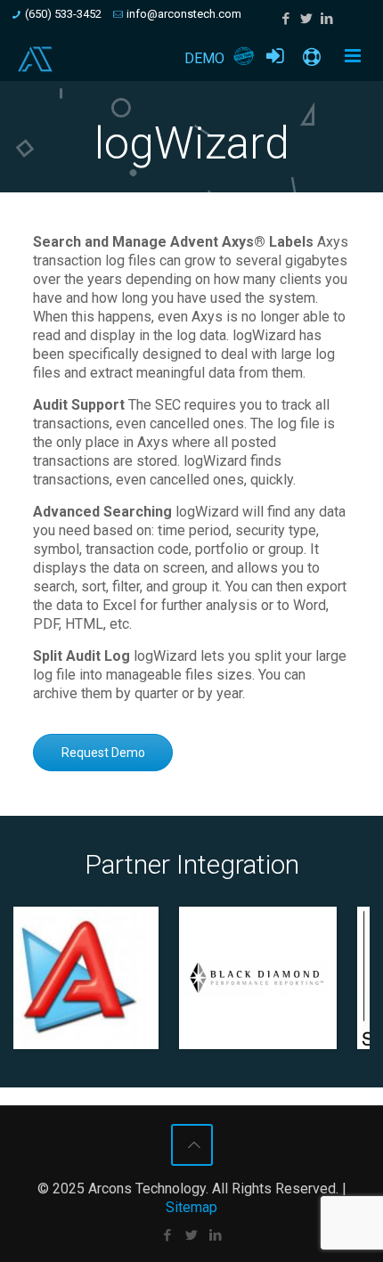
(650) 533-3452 (63, 13)
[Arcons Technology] (35, 59)
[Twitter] (306, 19)
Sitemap (191, 1207)
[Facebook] (286, 19)
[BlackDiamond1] (140, 978)
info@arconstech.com (183, 13)
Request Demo (103, 752)
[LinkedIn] (327, 19)
